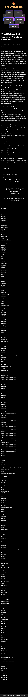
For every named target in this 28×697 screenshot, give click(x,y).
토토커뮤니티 (4, 659)
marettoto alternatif (6, 466)
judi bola (3, 328)
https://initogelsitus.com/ (7, 213)
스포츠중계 (3, 588)
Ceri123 (3, 343)
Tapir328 (3, 254)
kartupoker (4, 487)
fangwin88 (3, 220)
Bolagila (3, 648)
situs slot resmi (4, 639)
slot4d (2, 223)
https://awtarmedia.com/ (7, 625)
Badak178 (3, 334)
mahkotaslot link (5, 475)
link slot (3, 511)
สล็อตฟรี (3, 267)
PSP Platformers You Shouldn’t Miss (14, 198)
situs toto (3, 547)
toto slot (3, 229)
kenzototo (3, 536)
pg (2, 579)
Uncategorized (7, 46)
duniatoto (3, 612)
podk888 (3, 308)
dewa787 (3, 292)
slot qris (3, 352)
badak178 (3, 216)
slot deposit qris (5, 543)
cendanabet (4, 668)
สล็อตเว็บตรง (4, 225)
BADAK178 (3, 269)
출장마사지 (3, 574)
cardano (3, 460)
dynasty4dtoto (4, 619)
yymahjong (4, 578)
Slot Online (3, 614)
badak (2, 393)
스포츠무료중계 (4, 504)
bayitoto (3, 214)
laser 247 (3, 556)
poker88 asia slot (5, 485)
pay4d (2, 361)
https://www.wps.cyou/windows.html (9, 355)
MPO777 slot (4, 587)
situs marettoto (5, 464)
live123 (2, 502)
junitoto (3, 455)
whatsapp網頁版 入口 (6, 366)
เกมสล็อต (3, 281)
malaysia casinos (5, 643)
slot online (3, 527)
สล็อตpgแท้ (3, 247)
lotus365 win (4, 590)
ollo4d (2, 570)
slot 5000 (3, 666)
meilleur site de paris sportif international (11, 467)
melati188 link (4, 476)
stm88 (2, 489)
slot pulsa (3, 471)
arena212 (3, 319)
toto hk (3, 496)
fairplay (3, 565)
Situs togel (3, 500)
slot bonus (3, 265)
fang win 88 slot (5, 442)
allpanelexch (4, 561)
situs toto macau (5, 294)
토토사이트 (3, 538)
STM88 (3, 368)
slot (2, 256)
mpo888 (3, 623)
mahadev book (4, 563)
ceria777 (3, 621)
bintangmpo (4, 552)
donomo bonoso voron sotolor (8, 661)
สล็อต (2, 231)
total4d (3, 606)
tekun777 (3, 583)
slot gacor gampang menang (8, 473)
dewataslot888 (5, 599)
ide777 (3, 458)
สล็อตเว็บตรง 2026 (5, 316)
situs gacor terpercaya (6, 664)
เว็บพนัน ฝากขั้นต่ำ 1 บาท (6, 240)
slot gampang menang (6, 307)
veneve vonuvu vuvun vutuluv (8, 655)
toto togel (3, 278)
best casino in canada (6, 569)
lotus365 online (4, 576)
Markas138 (3, 626)
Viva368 (3, 646)
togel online (4, 339)
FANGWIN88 (4, 270)
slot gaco (3, 422)
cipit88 (3, 260)
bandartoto (4, 585)
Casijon (3, 245)
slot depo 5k (4, 101)
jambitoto (3, 635)
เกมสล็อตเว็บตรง (5, 305)
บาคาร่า (3, 494)
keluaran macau (5, 652)
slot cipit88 (4, 411)
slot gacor (3, 298)
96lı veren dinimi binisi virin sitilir (8, 377)
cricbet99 (3, 346)
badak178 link (4, 363)
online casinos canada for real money (10, 549)
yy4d (2, 597)
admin (5, 44)
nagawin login (4, 634)
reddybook (4, 560)
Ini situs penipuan (5, 372)
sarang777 (3, 312)
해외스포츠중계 (4, 681)
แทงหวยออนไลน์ (5, 491)
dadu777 (3, 279)
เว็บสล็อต (3, 274)
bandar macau (4, 341)
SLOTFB (3, 550)
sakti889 (3, 558)
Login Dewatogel (5, 653)
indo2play (3, 594)
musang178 (4, 296)
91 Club (3, 540)
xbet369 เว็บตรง (5, 567)
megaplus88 (4, 532)
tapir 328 (3, 406)
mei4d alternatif (5, 469)
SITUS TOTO (4, 480)
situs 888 (3, 610)
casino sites (4, 592)
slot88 (2, 222)
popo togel (4, 236)
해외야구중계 (4, 453)
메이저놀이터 (4, 650)
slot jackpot (4, 238)
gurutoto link (4, 335)
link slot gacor (4, 227)
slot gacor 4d (4, 241)
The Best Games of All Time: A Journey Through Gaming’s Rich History (14, 178)
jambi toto (3, 630)
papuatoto (3, 478)
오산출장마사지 (4, 572)
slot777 (3, 534)
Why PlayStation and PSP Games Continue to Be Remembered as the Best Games (14, 189)
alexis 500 (3, 545)
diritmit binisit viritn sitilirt (7, 657)
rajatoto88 (4, 520)
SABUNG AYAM (5, 581)
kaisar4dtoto (4, 617)
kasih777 (3, 484)
